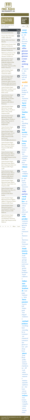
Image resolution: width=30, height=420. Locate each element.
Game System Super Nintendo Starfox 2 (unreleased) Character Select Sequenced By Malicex (8, 209)
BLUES (24, 127)
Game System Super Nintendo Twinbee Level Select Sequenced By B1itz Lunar (8, 89)
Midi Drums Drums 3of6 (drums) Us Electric (8, 49)
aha (25, 71)
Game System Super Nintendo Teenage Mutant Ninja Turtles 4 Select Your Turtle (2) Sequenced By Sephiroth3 (8, 120)
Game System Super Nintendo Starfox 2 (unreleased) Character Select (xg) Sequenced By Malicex (8, 218)
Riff (26, 368)
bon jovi (25, 134)
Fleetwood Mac (25, 241)
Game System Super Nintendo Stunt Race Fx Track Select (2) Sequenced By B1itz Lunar (8, 191)
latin (25, 297)
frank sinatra (24, 249)
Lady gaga (24, 292)
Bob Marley (24, 131)
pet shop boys (25, 349)
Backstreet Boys (25, 99)
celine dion (24, 161)
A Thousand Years (25, 41)
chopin (24, 171)
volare (24, 406)
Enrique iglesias (25, 224)
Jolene (24, 286)
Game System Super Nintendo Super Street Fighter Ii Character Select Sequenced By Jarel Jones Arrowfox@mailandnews (8, 135)
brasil (24, 146)
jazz (23, 283)
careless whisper (25, 157)
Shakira (24, 380)
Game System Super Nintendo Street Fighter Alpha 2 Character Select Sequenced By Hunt (8, 200)
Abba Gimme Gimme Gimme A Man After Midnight (25, 57)
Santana (25, 374)
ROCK (23, 370)
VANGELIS (25, 404)
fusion (24, 258)
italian (24, 281)
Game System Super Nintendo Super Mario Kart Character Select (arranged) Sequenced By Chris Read (8, 155)
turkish (24, 402)
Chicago (24, 164)
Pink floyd (23, 356)
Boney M (24, 138)
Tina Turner (24, 399)
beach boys (24, 109)
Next (14, 226)
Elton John (24, 207)
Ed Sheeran (24, 202)
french (24, 253)
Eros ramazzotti (25, 231)
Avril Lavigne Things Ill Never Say (25, 92)
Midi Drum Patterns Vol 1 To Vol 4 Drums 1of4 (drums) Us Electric (8, 54)
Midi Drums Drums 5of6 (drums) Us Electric (8, 45)
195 (25, 35)
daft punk (24, 179)
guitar (24, 268)
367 (23, 37)
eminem (25, 221)
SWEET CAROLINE (24, 32)
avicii (26, 86)
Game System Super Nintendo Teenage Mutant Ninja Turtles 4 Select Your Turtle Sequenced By (8, 109)
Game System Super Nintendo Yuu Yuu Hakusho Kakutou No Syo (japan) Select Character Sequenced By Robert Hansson (8, 63)
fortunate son (25, 245)
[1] (27, 26)
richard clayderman (25, 366)
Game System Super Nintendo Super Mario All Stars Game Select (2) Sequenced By (8, 183)
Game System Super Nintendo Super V (7, 128)
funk (23, 256)
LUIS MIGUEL (24, 313)
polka (24, 360)
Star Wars (24, 388)
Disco (24, 189)
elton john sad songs (25, 212)
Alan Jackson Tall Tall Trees (24, 76)
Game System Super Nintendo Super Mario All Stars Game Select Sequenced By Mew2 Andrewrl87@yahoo (7, 174)
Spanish (25, 383)
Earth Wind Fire (24, 198)
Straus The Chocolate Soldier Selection (7, 36)
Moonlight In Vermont (25, 332)
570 (23, 39)
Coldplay (25, 173)
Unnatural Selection (7, 33)
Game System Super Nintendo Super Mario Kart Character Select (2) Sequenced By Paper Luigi (8, 165)
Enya (23, 227)
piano (24, 353)
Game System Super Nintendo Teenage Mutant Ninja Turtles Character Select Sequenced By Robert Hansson (7, 99)
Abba (24, 45)
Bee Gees (23, 115)
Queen (24, 362)
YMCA (24, 408)
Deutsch (25, 187)
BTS (23, 154)
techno (25, 395)
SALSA (24, 372)
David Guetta (24, 184)
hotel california (25, 276)
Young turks (24, 411)
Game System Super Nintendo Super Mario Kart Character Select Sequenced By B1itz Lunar (7, 146)
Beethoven (25, 120)
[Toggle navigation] (3, 14)
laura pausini (25, 300)
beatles (25, 112)
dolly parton (25, 192)
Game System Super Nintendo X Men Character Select (7, 71)
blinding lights (25, 124)
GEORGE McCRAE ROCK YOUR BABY (25, 263)
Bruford (24, 148)
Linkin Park (24, 309)
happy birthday (25, 271)
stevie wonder (24, 392)
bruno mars (24, 151)
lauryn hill (24, 305)
